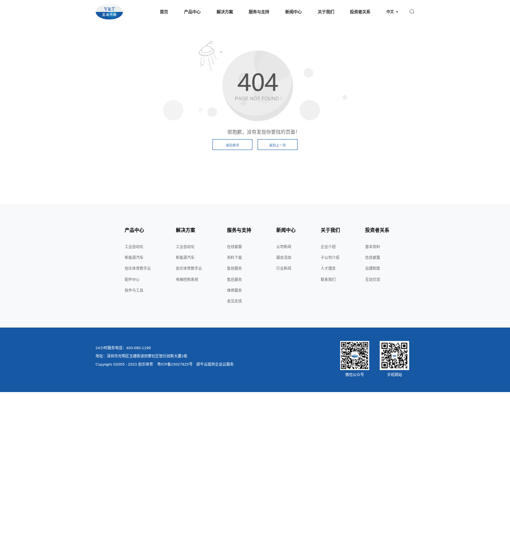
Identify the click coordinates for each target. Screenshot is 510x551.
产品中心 (192, 12)
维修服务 (234, 290)
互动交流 (372, 280)
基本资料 (372, 247)
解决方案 (225, 12)
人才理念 (328, 268)
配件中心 (132, 280)
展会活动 (283, 258)
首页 (164, 12)
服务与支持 (259, 12)
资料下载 (234, 258)
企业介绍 (328, 247)
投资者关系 (360, 12)
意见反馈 (234, 301)
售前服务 (234, 268)
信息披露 (372, 258)
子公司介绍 (330, 258)
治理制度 (372, 268)
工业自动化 (134, 247)
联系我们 (328, 280)
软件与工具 (134, 290)
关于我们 (326, 12)
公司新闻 (283, 247)
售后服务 (234, 280)
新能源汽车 (134, 258)
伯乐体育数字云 (138, 268)
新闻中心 (293, 12)
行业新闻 (283, 268)
